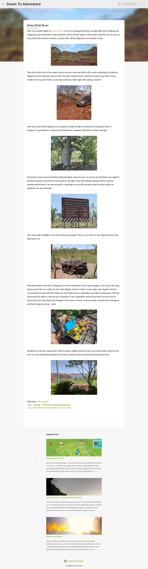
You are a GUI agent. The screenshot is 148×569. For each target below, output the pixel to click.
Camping (37, 405)
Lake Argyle (42, 401)
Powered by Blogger (75, 561)
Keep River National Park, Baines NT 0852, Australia (52, 408)
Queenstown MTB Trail (55, 458)
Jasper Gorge (57, 31)
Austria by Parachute (54, 536)
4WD (29, 405)
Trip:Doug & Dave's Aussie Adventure (56, 405)
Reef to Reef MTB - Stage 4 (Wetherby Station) (64, 497)
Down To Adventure (23, 4)
